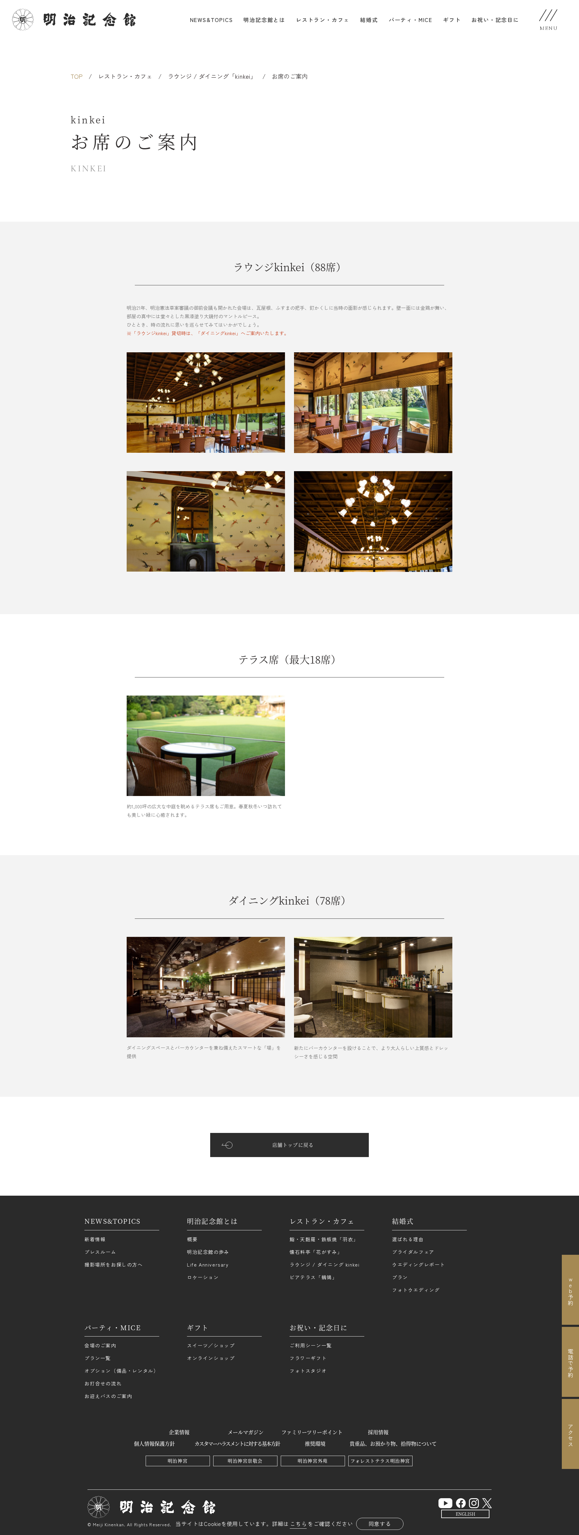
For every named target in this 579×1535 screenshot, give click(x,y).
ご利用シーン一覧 (311, 1345)
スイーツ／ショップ (211, 1345)
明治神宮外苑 (312, 1460)
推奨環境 (315, 1443)
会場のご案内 (100, 1345)
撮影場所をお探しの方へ (113, 1264)
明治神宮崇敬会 (245, 1460)
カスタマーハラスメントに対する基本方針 (237, 1443)
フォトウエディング (416, 1289)
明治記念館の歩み (208, 1251)
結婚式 (369, 19)
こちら (298, 1523)
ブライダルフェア (413, 1251)
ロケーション (203, 1277)
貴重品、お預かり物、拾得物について (393, 1443)
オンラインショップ (211, 1358)
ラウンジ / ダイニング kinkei (324, 1264)
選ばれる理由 (408, 1239)
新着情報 (95, 1239)
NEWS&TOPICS (211, 19)
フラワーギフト (308, 1358)
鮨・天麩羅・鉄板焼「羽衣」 (324, 1239)
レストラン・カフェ (323, 19)
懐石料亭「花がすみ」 (316, 1251)
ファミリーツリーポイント (312, 1432)
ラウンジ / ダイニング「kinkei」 (212, 76)
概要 (192, 1239)
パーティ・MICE (410, 19)
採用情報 (378, 1432)
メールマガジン (246, 1432)
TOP (77, 76)
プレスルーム (100, 1251)
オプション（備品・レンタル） (121, 1370)
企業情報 (179, 1432)
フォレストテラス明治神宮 (380, 1460)
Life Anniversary (208, 1264)
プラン (400, 1277)
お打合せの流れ (103, 1383)
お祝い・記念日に (495, 19)
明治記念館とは (264, 19)
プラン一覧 (97, 1358)
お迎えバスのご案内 (108, 1396)
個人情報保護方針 (154, 1443)
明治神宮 (178, 1460)
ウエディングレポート (418, 1264)
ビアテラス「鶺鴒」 (313, 1277)
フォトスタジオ (308, 1370)
